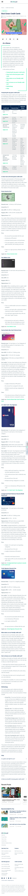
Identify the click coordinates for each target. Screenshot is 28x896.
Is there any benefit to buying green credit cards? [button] (12, 779)
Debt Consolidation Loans (6, 851)
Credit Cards (4, 10)
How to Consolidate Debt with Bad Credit (6, 871)
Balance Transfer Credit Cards (19, 854)
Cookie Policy (3, 841)
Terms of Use (3, 839)
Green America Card (12, 254)
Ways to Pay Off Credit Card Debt (19, 865)
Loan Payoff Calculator (5, 856)
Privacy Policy (4, 837)
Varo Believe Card (11, 326)
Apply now (5, 114)
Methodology (9, 86)
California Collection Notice (6, 843)
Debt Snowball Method (5, 868)
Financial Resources (6, 796)
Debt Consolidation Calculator (5, 854)
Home (2, 7)
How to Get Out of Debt (5, 866)
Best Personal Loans (18, 851)
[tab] (14, 758)
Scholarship (3, 845)
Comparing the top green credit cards (15, 72)
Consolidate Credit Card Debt (19, 868)
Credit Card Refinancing (19, 870)
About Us (3, 835)
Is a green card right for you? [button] (8, 758)
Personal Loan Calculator (6, 858)
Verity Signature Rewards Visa (14, 629)
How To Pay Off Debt (5, 864)
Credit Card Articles (9, 7)
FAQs (7, 88)
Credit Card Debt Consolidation (4, 874)
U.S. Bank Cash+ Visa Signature (15, 490)
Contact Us (14, 878)
